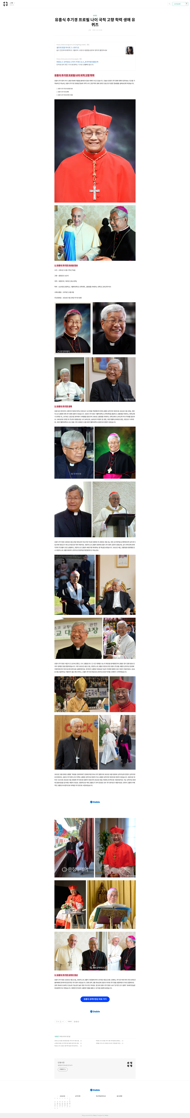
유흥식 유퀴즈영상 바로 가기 (95, 999)
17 (57, 1105)
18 (59, 1105)
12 (62, 1103)
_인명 (11, 3)
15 (69, 1103)
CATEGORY (177, 4)
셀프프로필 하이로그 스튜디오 (68, 48)
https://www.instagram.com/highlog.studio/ (71, 45)
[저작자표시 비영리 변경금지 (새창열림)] (76, 1021)
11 (59, 1103)
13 (64, 1103)
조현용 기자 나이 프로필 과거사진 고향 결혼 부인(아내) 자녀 (108, 1043)
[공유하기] (60, 1021)
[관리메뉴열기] (186, 3)
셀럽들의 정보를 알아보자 (65, 1065)
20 (64, 1105)
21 (67, 1105)
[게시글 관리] (63, 1021)
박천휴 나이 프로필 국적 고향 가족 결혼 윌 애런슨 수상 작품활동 (108, 1040)
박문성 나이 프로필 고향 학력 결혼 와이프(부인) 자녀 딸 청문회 (67, 1046)
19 (62, 1105)
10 (57, 1103)
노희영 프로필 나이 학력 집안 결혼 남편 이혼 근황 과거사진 (67, 1043)
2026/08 (62, 1096)
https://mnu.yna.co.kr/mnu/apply (67, 59)
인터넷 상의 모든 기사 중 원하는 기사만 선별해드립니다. (75, 65)
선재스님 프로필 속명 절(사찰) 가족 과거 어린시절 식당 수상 (67, 1040)
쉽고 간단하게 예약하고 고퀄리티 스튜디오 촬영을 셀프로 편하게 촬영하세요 (82, 50)
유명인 (95, 15)
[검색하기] (170, 4)
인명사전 (61, 1063)
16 (55, 1105)
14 (67, 1103)
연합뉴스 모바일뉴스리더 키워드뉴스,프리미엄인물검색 (77, 62)
